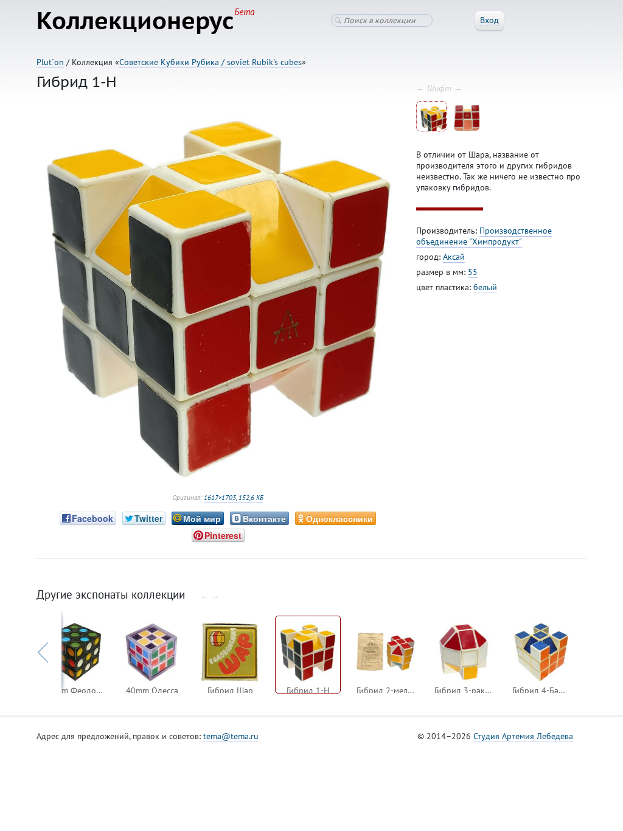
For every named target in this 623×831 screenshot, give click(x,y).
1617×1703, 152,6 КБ (233, 497)
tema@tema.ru (231, 736)
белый (485, 287)
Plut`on (50, 62)
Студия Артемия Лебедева (523, 736)
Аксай (454, 256)
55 (473, 271)
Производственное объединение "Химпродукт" (484, 236)
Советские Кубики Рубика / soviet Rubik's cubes (210, 62)
